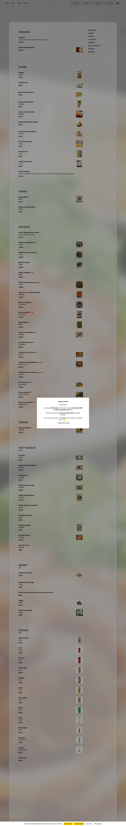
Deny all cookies (78, 824)
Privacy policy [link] (98, 824)
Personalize (89, 824)
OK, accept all (68, 824)
